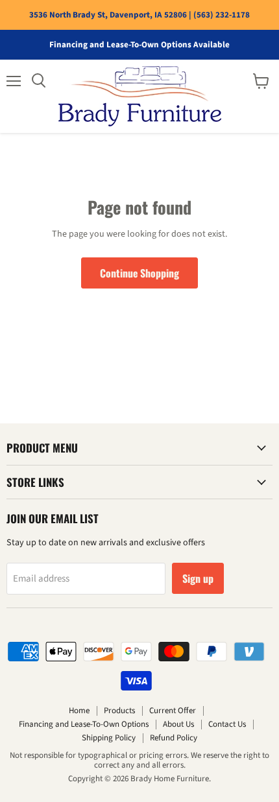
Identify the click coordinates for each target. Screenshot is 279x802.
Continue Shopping (139, 273)
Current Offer (172, 710)
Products (119, 710)
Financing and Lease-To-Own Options (84, 724)
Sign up (197, 578)
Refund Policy (173, 738)
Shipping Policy (109, 738)
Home (79, 710)
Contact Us (227, 724)
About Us (178, 724)
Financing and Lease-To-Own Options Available (139, 45)
